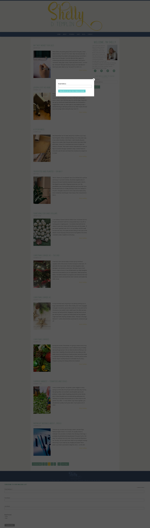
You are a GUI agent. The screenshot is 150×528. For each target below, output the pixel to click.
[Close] (94, 79)
